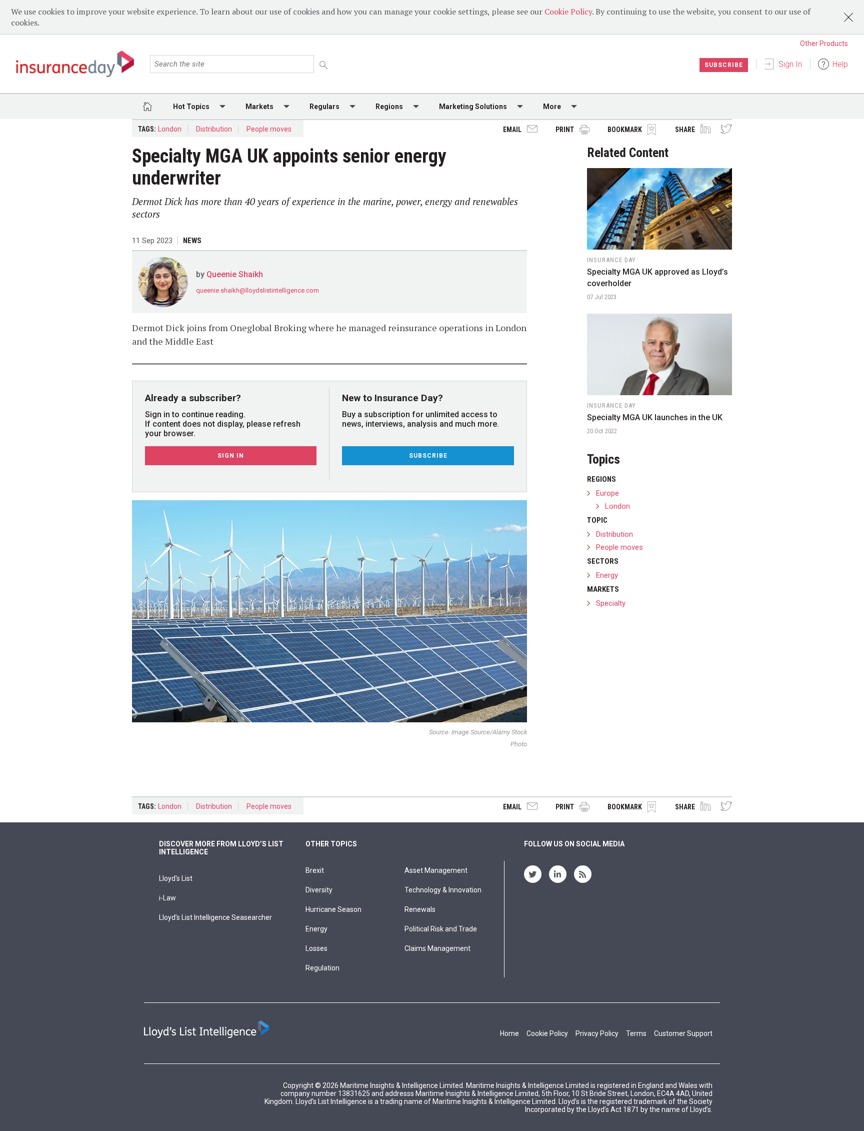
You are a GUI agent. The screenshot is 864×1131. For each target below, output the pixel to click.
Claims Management (437, 948)
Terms (636, 1033)
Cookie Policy (568, 11)
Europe (607, 493)
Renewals (420, 909)
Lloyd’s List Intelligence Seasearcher (215, 917)
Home (509, 1033)
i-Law (167, 898)
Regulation (323, 968)
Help (840, 64)
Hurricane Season (334, 909)
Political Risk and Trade (440, 929)
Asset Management (436, 870)
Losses (317, 948)
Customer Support (683, 1033)
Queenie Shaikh (234, 274)
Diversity (319, 890)
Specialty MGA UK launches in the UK (654, 417)
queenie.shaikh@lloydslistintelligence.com (257, 290)
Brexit (315, 870)
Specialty (611, 603)
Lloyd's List (175, 878)
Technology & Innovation (443, 890)
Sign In (790, 64)
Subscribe (723, 65)
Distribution (214, 129)
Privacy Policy (597, 1033)
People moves (269, 129)
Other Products (824, 44)
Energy (607, 575)
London (170, 129)
